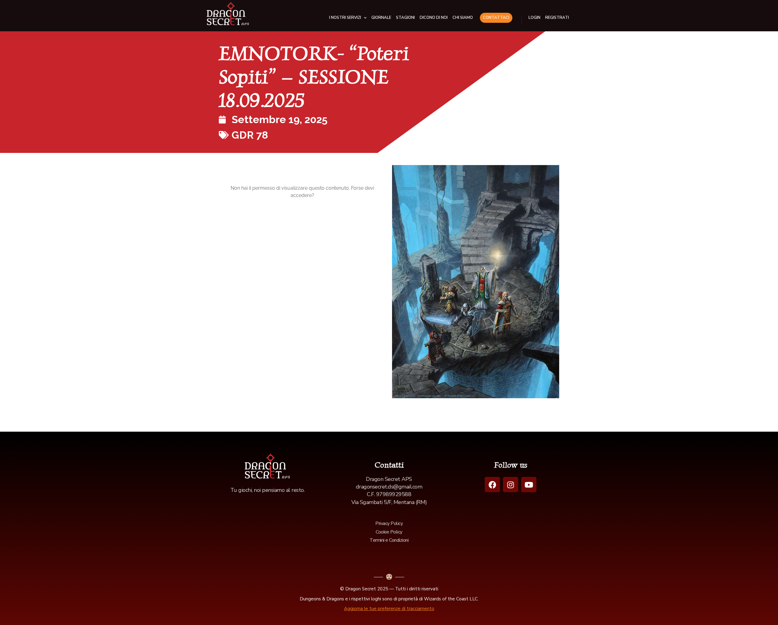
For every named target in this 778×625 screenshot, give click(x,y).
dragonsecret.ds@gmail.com (389, 486)
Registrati (557, 17)
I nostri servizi (345, 17)
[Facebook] (492, 484)
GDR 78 (250, 135)
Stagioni (405, 17)
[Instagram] (510, 484)
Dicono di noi (434, 17)
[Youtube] (528, 484)
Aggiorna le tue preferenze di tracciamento (389, 609)
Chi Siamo (463, 17)
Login (534, 17)
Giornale (381, 17)
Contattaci (496, 17)
